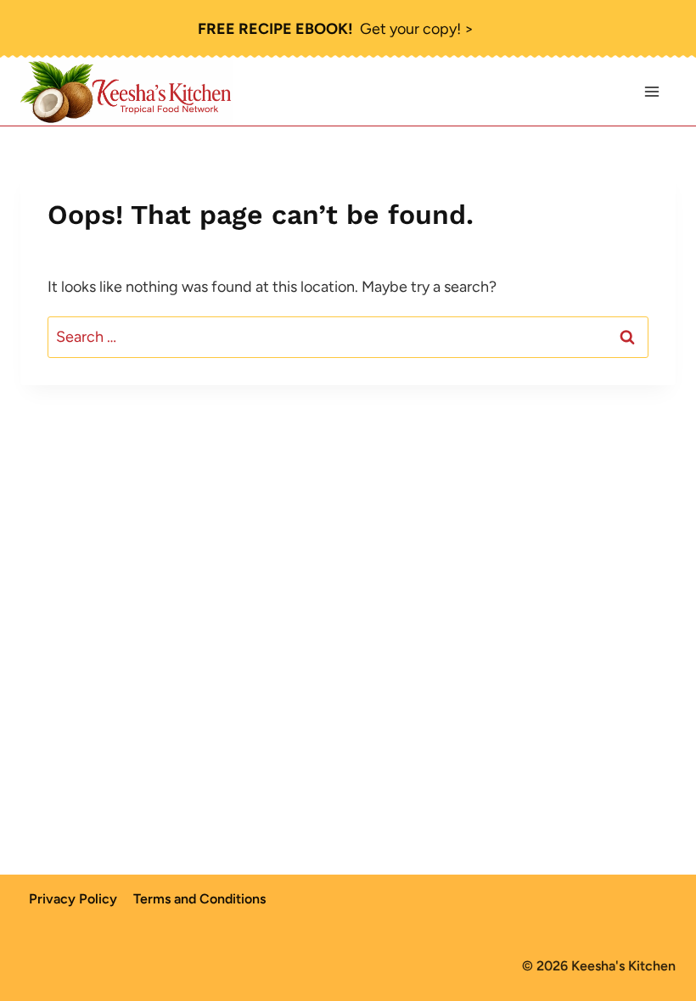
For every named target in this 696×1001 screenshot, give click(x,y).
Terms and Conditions (199, 899)
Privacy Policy (73, 899)
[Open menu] (651, 92)
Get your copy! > (336, 29)
